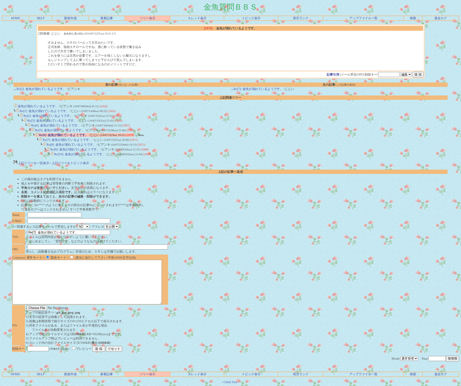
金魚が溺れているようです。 (37, 106)
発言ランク (301, 18)
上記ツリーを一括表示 (33, 163)
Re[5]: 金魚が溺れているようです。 (59, 130)
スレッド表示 (197, 18)
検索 (413, 18)
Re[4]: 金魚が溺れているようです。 (55, 125)
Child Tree (230, 382)
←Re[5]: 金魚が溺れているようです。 (39, 89)
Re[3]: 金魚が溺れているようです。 (52, 120)
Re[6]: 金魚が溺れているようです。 (63, 135)
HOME (15, 18)
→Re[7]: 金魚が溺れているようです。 (256, 89)
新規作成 (70, 18)
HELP (40, 18)
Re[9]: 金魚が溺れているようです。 (75, 149)
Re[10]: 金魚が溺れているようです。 (79, 154)
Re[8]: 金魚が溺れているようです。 (71, 144)
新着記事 (106, 18)
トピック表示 (251, 18)
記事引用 (333, 74)
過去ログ (440, 18)
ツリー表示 (147, 18)
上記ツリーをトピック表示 (70, 163)
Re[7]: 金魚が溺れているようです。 (67, 140)
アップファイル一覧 (363, 18)
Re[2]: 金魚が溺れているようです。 (48, 116)
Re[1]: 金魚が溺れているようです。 (44, 111)
